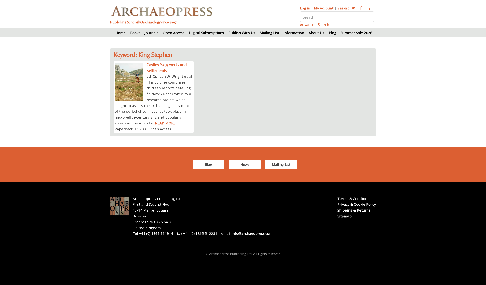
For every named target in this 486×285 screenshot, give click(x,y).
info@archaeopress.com (252, 233)
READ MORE (165, 123)
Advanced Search (314, 24)
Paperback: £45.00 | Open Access (143, 128)
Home (120, 32)
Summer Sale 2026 (356, 32)
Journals (151, 32)
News (244, 164)
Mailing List (269, 32)
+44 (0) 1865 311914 (156, 233)
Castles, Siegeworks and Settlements (167, 67)
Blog (332, 32)
